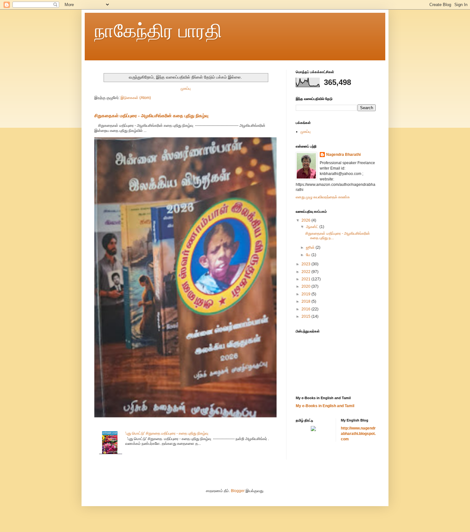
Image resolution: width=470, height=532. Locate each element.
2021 (306, 279)
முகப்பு (186, 88)
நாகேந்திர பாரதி (158, 31)
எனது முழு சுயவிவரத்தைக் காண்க (323, 197)
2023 (306, 264)
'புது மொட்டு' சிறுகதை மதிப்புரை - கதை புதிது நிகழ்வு (166, 433)
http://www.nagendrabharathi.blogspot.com (358, 433)
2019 (306, 294)
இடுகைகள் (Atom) (136, 97)
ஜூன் (311, 247)
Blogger (238, 491)
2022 (306, 272)
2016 (306, 309)
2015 (306, 316)
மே (308, 255)
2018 (306, 301)
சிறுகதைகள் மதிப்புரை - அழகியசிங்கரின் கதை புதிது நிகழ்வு (151, 115)
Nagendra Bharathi (343, 154)
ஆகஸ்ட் (312, 226)
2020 (306, 286)
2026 (306, 220)
